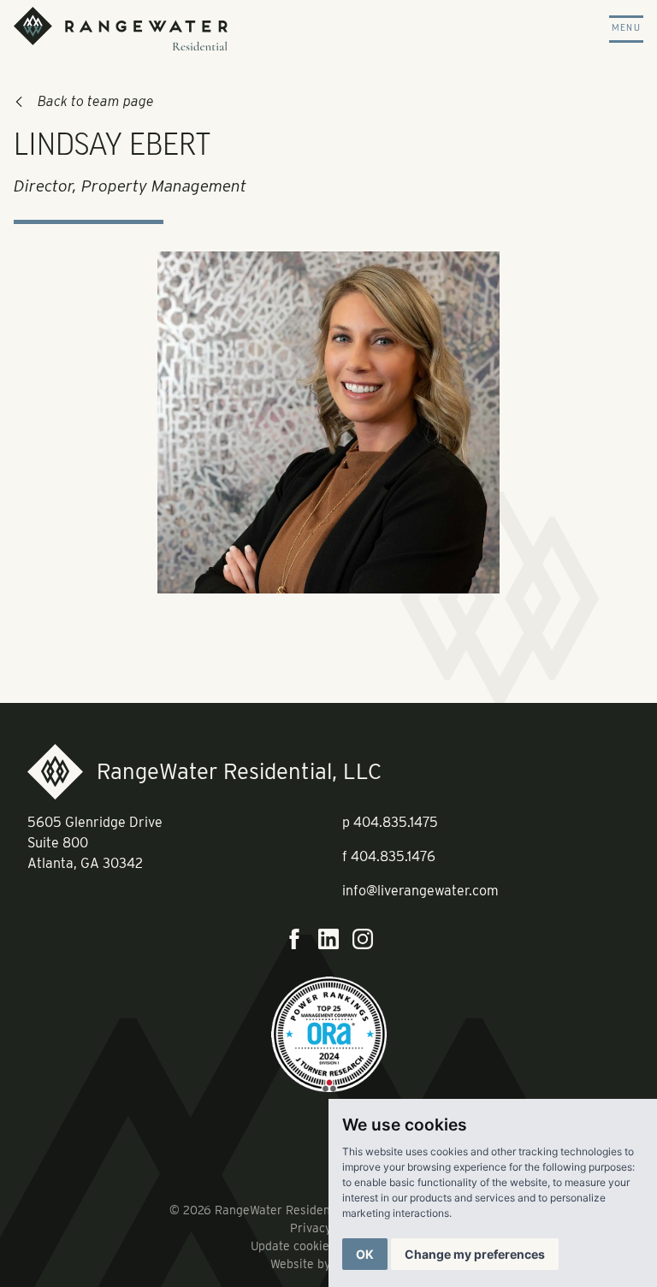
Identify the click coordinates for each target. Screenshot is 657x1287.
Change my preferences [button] (475, 1254)
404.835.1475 (395, 822)
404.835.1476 (393, 856)
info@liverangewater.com (420, 891)
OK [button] (365, 1254)
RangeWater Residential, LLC (239, 771)
